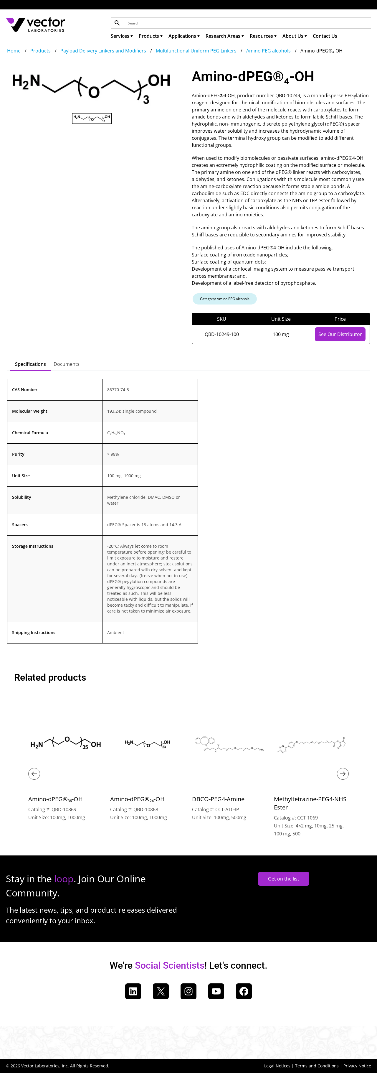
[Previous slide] (34, 774)
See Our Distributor (340, 334)
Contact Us (325, 36)
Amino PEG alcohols (268, 50)
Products (149, 36)
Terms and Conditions (317, 1066)
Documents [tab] (67, 364)
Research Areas (223, 36)
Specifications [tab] (30, 364)
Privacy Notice (357, 1066)
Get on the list (283, 878)
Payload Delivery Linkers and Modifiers (103, 50)
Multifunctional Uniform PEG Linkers (196, 50)
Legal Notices (277, 1066)
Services (120, 36)
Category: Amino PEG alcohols (224, 298)
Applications (182, 36)
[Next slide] (343, 774)
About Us (292, 36)
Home (14, 50)
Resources (261, 36)
